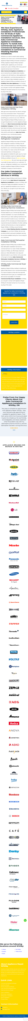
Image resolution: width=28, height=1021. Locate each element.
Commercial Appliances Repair (8, 983)
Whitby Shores (19, 951)
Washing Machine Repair (7, 990)
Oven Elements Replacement (8, 988)
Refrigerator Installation (7, 995)
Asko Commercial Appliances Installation (11, 14)
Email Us (5, 1007)
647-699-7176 (6, 1009)
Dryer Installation (5, 992)
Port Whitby (18, 949)
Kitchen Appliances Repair (7, 986)
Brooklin (4, 951)
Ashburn (4, 949)
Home (2, 14)
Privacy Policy (4, 999)
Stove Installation (5, 997)
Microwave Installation (6, 994)
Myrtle (3, 953)
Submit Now (14, 322)
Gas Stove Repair (5, 985)
